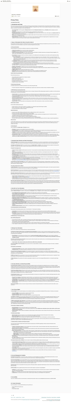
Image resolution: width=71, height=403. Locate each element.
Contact (23, 397)
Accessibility (58, 397)
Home (12, 397)
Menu (14, 397)
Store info (57, 16)
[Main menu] (1, 1)
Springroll (51, 400)
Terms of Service (53, 397)
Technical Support (43, 397)
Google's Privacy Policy (26, 399)
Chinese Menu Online (57, 399)
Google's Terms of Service (34, 399)
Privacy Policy (49, 397)
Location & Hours (18, 397)
